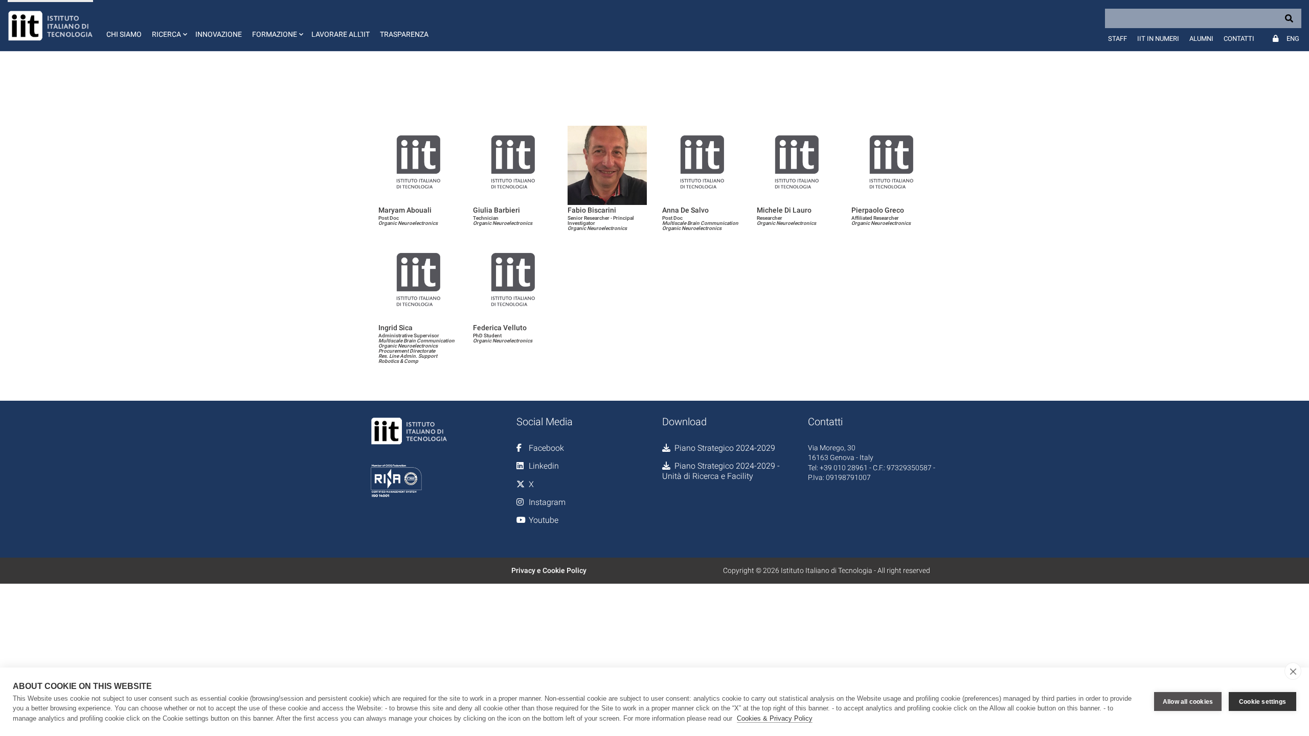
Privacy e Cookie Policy (548, 570)
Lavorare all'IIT (340, 34)
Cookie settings (1262, 701)
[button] (168, 25)
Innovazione (218, 34)
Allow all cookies (1188, 701)
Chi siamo (124, 34)
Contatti (1239, 38)
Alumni (1201, 38)
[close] (1292, 671)
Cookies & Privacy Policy (775, 718)
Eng (1293, 38)
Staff (1117, 38)
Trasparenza (404, 34)
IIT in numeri (1158, 38)
